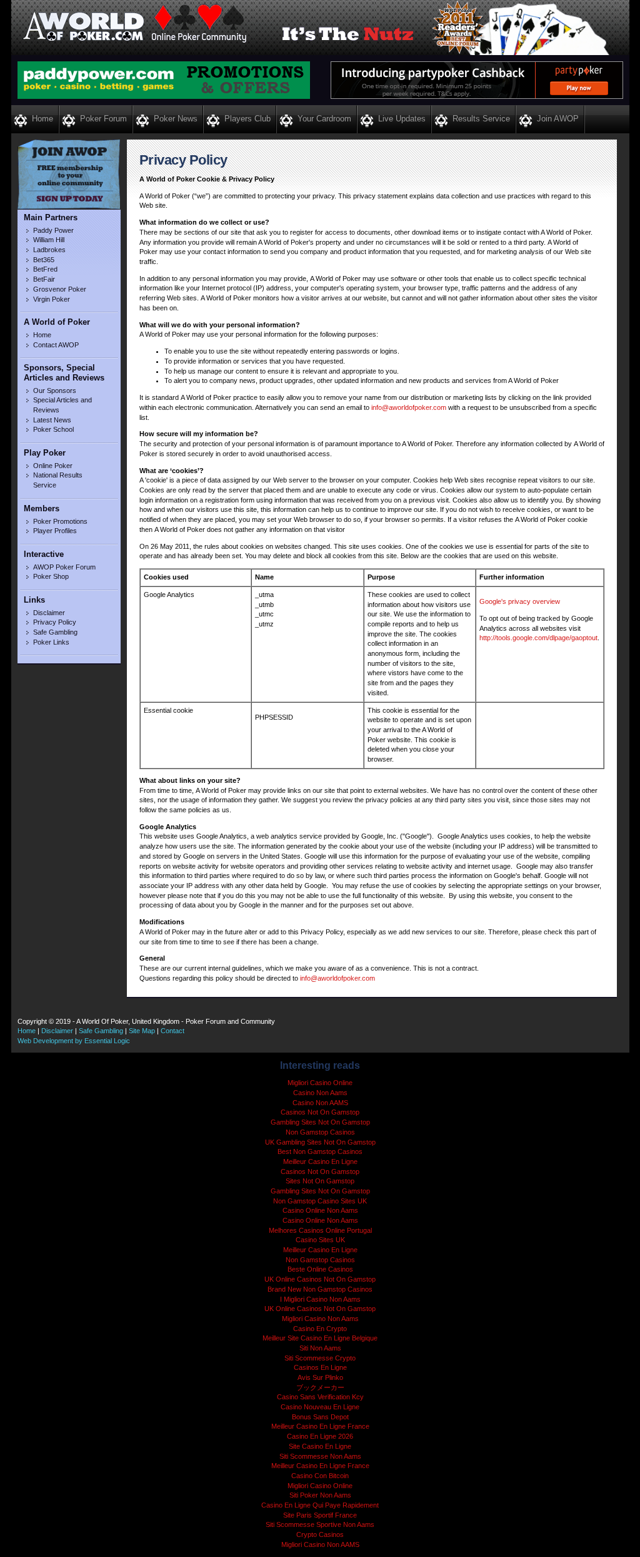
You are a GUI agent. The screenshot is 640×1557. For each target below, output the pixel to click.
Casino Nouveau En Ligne (320, 1407)
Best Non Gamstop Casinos (320, 1151)
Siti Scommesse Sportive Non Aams (320, 1524)
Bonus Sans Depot (320, 1417)
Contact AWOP (56, 345)
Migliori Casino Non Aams (320, 1318)
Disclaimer (49, 612)
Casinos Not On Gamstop (320, 1112)
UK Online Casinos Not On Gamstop (320, 1279)
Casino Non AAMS (320, 1102)
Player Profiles (55, 530)
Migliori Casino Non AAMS (320, 1544)
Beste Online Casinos (320, 1269)
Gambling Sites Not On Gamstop (320, 1122)
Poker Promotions (60, 521)
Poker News (176, 118)
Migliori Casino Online (320, 1082)
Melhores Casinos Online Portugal (320, 1230)
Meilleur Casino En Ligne (320, 1161)
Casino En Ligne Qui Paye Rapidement (320, 1505)
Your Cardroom (324, 118)
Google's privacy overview (519, 601)
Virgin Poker (51, 299)
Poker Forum (103, 118)
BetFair (44, 279)
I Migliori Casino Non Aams (320, 1299)
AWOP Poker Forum (64, 567)
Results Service (481, 118)
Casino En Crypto (320, 1328)
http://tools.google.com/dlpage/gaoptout (538, 637)
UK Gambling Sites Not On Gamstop (320, 1142)
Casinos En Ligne (320, 1367)
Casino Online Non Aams (320, 1210)
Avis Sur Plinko (320, 1377)
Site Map (142, 1030)
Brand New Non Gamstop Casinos (320, 1289)
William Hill (48, 239)
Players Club (247, 118)
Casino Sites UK (320, 1239)
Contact (172, 1030)
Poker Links (51, 642)
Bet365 (43, 259)
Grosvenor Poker (59, 289)
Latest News (52, 420)
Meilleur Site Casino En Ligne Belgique (320, 1338)
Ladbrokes (49, 249)
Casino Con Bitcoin (320, 1475)
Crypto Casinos (320, 1534)
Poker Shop (51, 576)
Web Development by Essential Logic (74, 1040)
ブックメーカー (320, 1387)
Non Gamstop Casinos (320, 1132)
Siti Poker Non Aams (320, 1495)
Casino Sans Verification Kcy (320, 1397)
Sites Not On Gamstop (320, 1181)
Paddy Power (53, 230)
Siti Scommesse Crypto (320, 1358)
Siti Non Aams (320, 1348)
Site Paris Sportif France (320, 1515)
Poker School (53, 429)
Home (42, 118)
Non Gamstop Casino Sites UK (320, 1201)
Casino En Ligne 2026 (320, 1436)
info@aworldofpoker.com (408, 407)
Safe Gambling (55, 632)
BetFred (45, 269)
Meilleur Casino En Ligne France (320, 1426)
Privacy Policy (54, 622)
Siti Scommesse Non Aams (320, 1456)
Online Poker (52, 465)
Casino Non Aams (320, 1092)
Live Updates (402, 118)
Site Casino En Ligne (320, 1446)
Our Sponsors (54, 390)
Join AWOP (558, 118)
